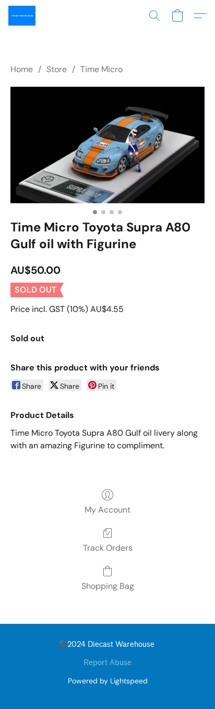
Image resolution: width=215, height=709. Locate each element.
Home (21, 69)
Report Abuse (107, 662)
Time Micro (101, 69)
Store (56, 69)
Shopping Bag (107, 585)
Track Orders (108, 547)
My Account (107, 509)
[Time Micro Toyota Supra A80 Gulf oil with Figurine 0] (107, 145)
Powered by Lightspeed (108, 680)
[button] (22, 15)
